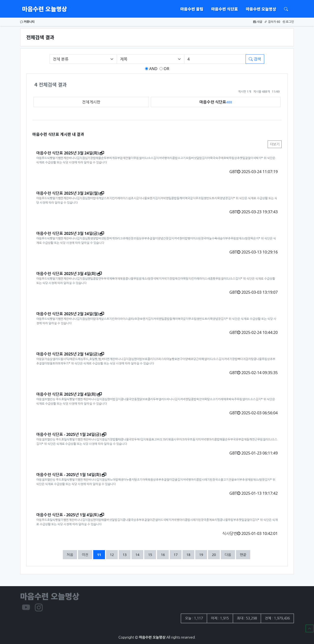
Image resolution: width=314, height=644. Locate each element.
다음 (228, 554)
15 (152, 554)
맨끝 (243, 554)
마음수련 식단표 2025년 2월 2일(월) (67, 313)
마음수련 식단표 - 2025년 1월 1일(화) (68, 474)
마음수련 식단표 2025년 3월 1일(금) (67, 233)
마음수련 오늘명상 (44, 8)
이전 (85, 554)
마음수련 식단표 (224, 9)
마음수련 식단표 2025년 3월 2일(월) (67, 193)
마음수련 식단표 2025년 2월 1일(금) (67, 354)
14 (139, 554)
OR (166, 68)
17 (177, 554)
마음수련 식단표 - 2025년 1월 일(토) (67, 515)
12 (114, 554)
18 (190, 554)
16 (165, 554)
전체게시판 (91, 102)
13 (126, 554)
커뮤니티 (29, 22)
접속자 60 (273, 22)
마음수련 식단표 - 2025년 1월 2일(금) (68, 434)
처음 (70, 554)
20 (216, 554)
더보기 (274, 144)
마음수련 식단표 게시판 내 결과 (58, 134)
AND (152, 68)
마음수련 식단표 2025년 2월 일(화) (66, 394)
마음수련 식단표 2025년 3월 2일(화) (67, 153)
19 (203, 554)
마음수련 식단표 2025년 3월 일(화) (66, 273)
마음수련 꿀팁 (191, 9)
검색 (257, 59)
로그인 (289, 22)
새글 (259, 22)
